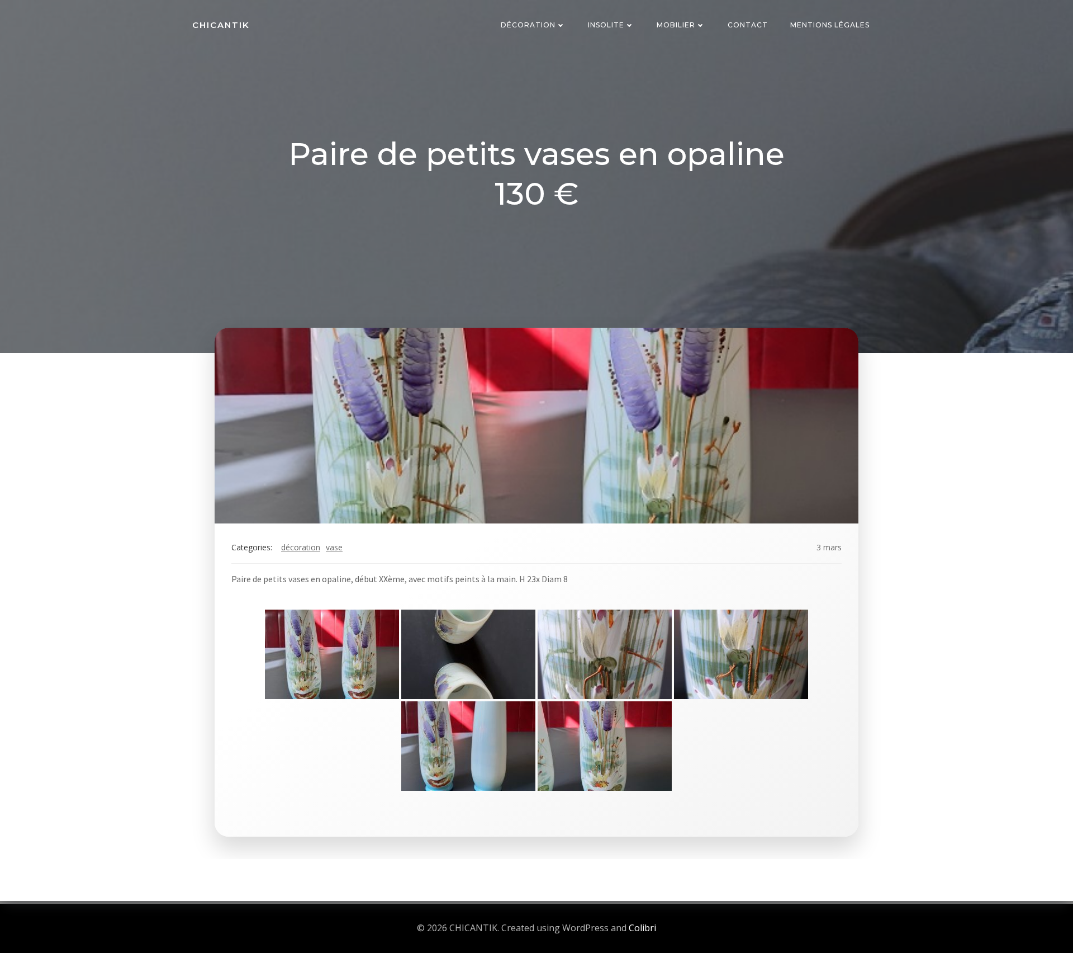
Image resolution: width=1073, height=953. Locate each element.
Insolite (606, 25)
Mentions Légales (830, 25)
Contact (748, 25)
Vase (334, 547)
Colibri (642, 928)
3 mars (829, 547)
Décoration (528, 25)
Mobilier (676, 25)
